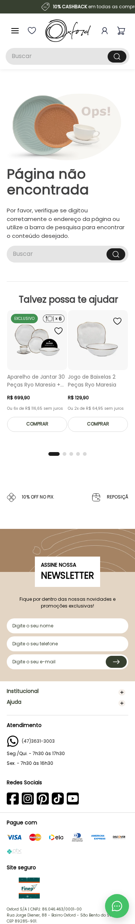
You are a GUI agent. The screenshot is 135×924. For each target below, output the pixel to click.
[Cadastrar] (116, 662)
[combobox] (67, 56)
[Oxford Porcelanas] (68, 30)
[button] (54, 454)
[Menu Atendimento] (117, 906)
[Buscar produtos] (117, 57)
